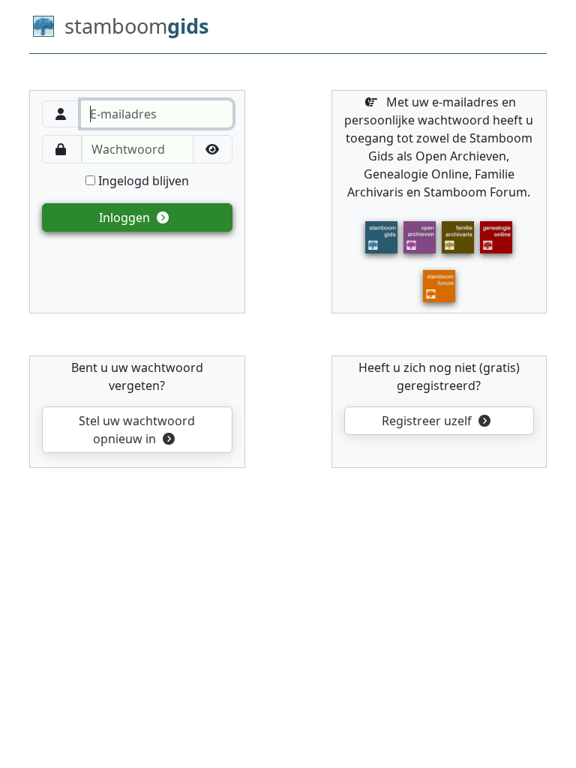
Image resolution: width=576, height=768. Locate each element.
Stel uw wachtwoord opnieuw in (137, 429)
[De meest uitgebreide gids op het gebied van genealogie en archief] (381, 236)
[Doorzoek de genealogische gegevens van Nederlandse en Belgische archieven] (419, 236)
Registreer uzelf (428, 420)
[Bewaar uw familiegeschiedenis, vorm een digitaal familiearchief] (458, 236)
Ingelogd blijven (142, 180)
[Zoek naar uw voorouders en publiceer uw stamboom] (496, 236)
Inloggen (126, 217)
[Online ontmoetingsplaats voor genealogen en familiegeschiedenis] (439, 285)
